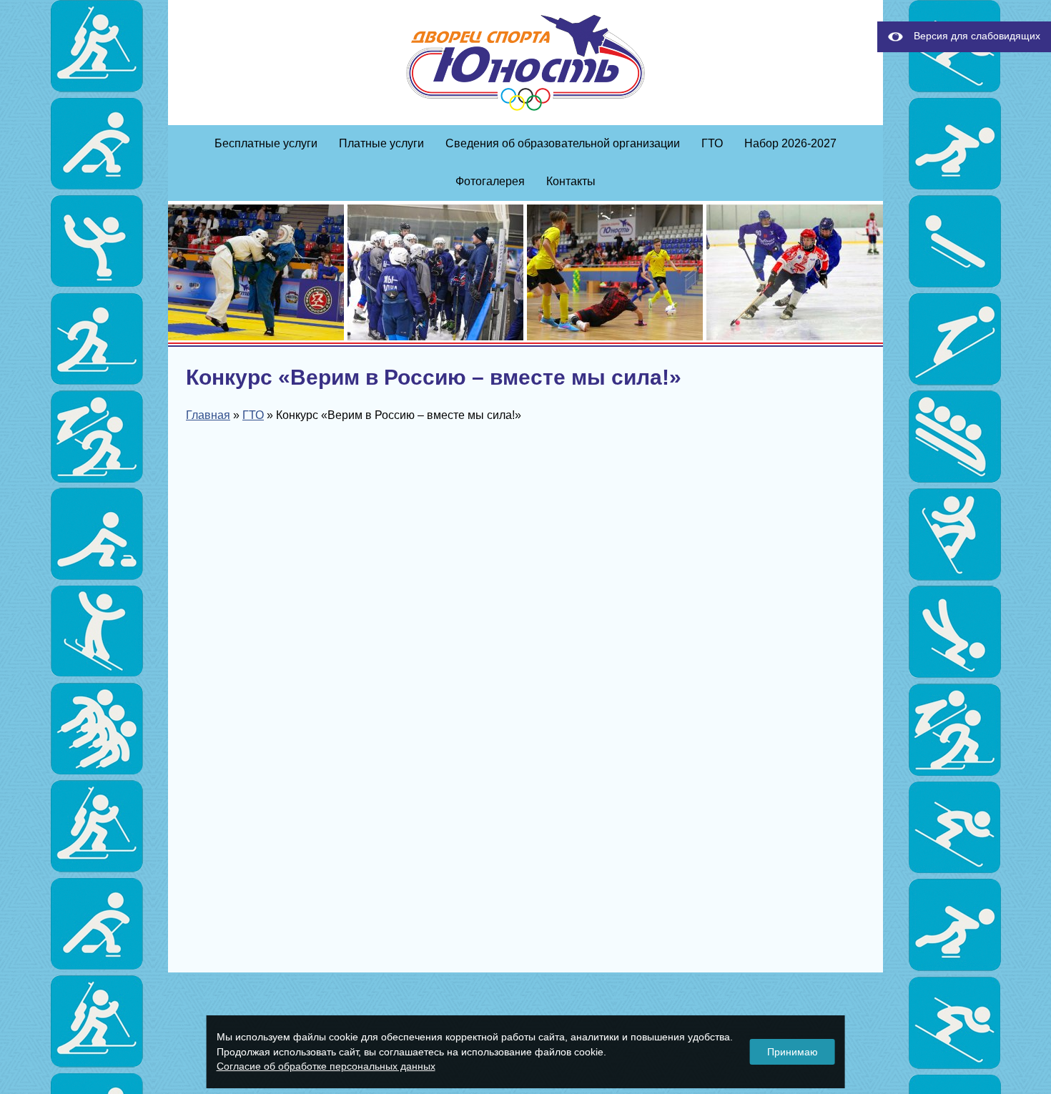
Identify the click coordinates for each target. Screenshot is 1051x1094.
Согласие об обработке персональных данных (326, 1066)
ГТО (712, 143)
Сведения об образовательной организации (562, 143)
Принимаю (792, 1052)
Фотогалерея (490, 181)
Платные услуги (381, 143)
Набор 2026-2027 (790, 143)
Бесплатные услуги (265, 143)
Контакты (571, 181)
